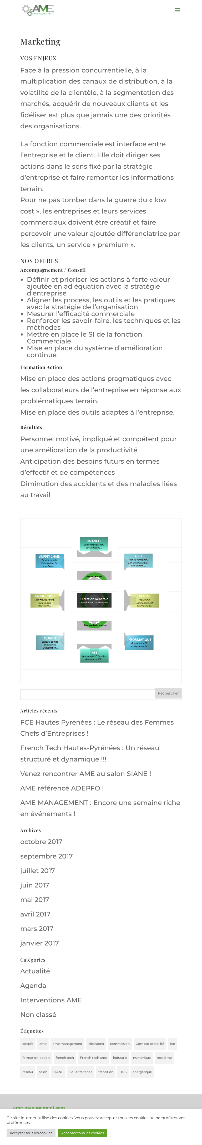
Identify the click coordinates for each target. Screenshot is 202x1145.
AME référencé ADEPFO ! (62, 788)
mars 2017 (36, 929)
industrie (120, 1058)
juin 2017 (34, 885)
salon (43, 1072)
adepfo (27, 1044)
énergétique (142, 1072)
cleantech (96, 1044)
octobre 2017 (41, 842)
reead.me (164, 1058)
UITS (123, 1072)
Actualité (35, 971)
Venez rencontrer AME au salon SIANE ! (85, 774)
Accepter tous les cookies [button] (31, 1133)
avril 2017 (35, 914)
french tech (65, 1058)
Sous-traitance (80, 1072)
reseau (27, 1072)
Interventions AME (51, 1000)
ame (43, 1044)
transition (105, 1072)
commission (120, 1044)
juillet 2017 (37, 871)
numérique (142, 1058)
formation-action (36, 1058)
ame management (67, 1044)
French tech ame (93, 1058)
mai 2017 (34, 900)
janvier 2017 (39, 943)
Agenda (33, 985)
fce (172, 1044)
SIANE (58, 1072)
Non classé (38, 1014)
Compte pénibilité (150, 1044)
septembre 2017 (46, 856)
